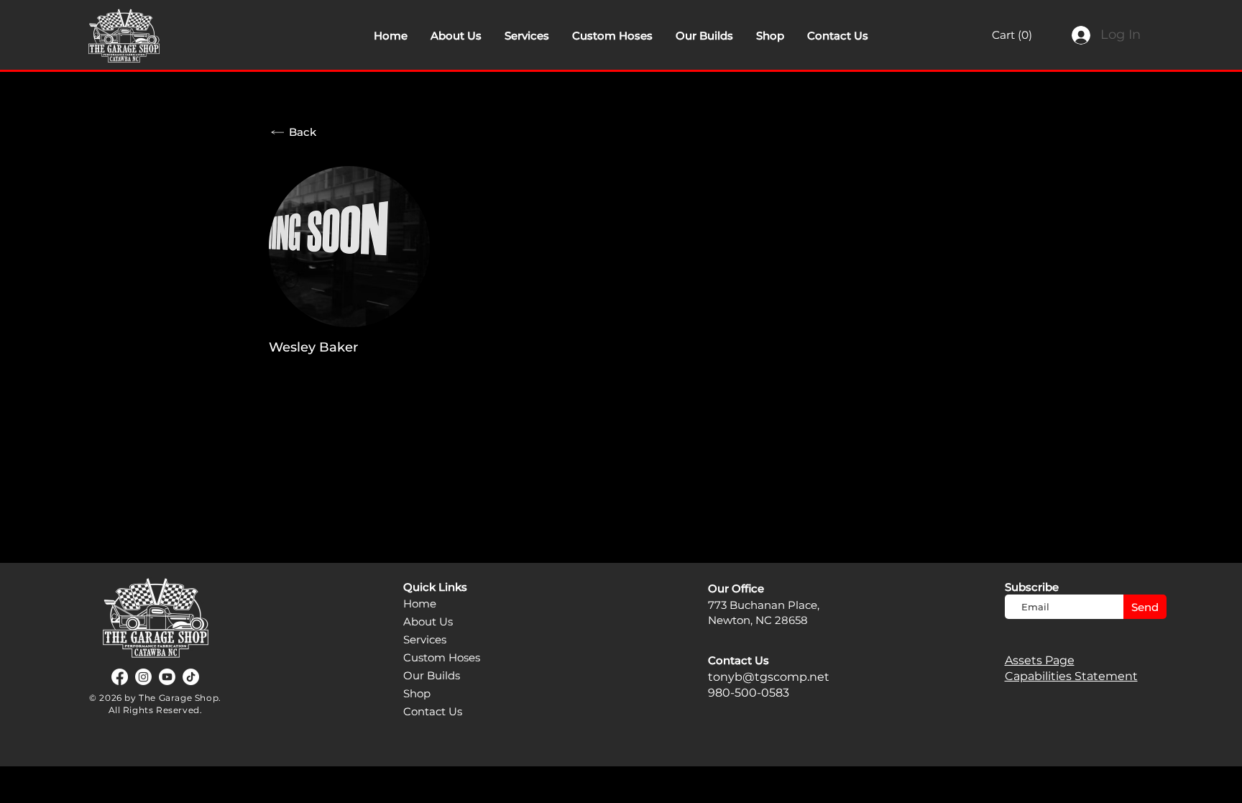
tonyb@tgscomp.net (768, 677)
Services (424, 639)
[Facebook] (119, 677)
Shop (417, 693)
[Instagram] (143, 677)
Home (419, 603)
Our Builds (431, 675)
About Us (428, 621)
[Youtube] (167, 677)
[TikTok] (191, 677)
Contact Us (432, 711)
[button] (1021, 35)
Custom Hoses (441, 657)
